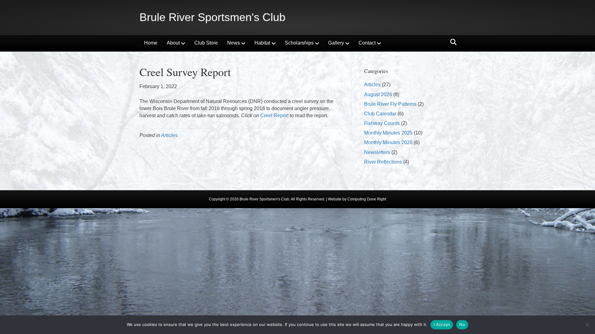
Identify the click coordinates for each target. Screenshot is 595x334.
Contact (367, 42)
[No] (587, 325)
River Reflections (383, 162)
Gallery (336, 42)
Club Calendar (380, 113)
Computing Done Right (366, 199)
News (233, 42)
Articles (169, 135)
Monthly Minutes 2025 (388, 132)
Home (150, 42)
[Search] (452, 42)
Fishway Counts (382, 123)
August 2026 (378, 94)
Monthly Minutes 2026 (388, 142)
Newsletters (377, 152)
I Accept (442, 324)
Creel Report (274, 115)
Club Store (206, 42)
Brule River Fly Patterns (390, 104)
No (462, 324)
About (173, 42)
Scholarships (299, 42)
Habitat (262, 42)
